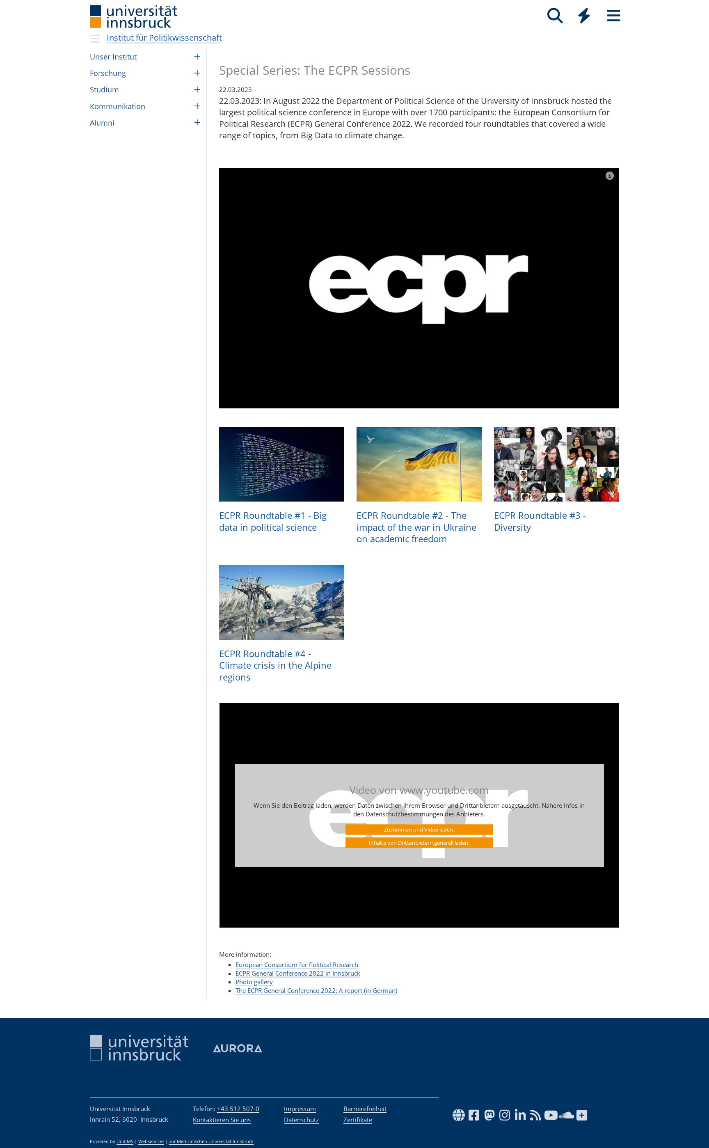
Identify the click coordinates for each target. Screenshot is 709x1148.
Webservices (151, 1141)
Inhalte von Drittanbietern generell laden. (419, 842)
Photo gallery (254, 982)
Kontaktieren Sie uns (222, 1120)
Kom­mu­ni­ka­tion (117, 106)
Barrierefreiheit (365, 1108)
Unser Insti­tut (113, 57)
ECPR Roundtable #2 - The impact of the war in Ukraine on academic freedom (416, 527)
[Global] (584, 16)
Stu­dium (104, 89)
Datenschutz (301, 1120)
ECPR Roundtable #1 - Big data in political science (273, 521)
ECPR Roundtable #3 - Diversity (540, 521)
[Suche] (554, 15)
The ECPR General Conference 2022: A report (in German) (316, 990)
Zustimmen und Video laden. (419, 829)
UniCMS (125, 1141)
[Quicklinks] (584, 15)
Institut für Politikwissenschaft (164, 37)
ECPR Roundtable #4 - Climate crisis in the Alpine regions (275, 665)
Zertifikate (357, 1120)
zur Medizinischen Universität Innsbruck (211, 1141)
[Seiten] (613, 15)
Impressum (300, 1108)
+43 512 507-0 (238, 1108)
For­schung (108, 73)
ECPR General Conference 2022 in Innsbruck (298, 973)
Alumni (102, 123)
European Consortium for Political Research (297, 964)
